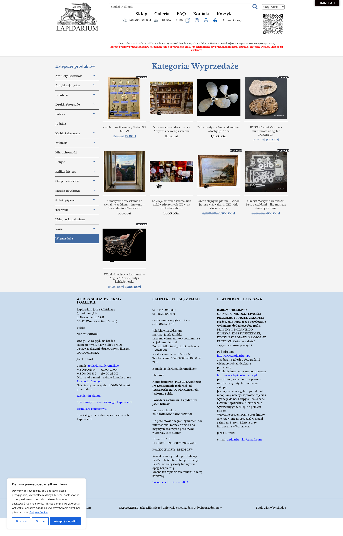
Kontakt (201, 13)
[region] (46, 503)
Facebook (83, 381)
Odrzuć (40, 521)
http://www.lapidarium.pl (233, 355)
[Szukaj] (255, 7)
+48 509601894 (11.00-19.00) (97, 369)
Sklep (141, 13)
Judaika (60, 123)
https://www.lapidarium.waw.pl (237, 375)
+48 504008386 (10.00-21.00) (97, 373)
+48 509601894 (166, 310)
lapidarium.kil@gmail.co (103, 365)
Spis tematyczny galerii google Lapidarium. (105, 402)
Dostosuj (21, 521)
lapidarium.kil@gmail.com (180, 368)
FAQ (181, 13)
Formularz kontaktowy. (92, 408)
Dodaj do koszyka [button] (113, 113)
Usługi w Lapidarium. (70, 219)
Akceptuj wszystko (65, 521)
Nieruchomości (66, 152)
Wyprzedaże (64, 238)
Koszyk (224, 13)
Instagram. (98, 381)
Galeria (162, 13)
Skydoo (281, 507)
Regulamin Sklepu (89, 395)
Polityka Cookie (38, 512)
